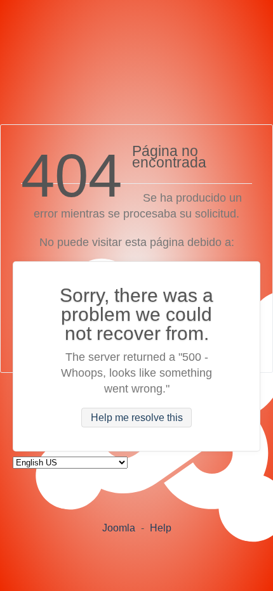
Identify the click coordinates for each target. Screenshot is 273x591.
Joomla (118, 528)
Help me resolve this (137, 417)
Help (160, 528)
